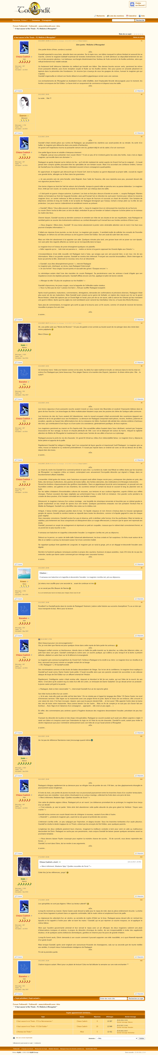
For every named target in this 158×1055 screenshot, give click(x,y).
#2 (141, 94)
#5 (141, 366)
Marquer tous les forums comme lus (72, 1049)
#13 (141, 857)
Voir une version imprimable (24, 1037)
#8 (141, 568)
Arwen (23, 581)
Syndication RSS (91, 1049)
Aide (143, 16)
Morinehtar (131, 1032)
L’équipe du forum (27, 1049)
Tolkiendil (16, 1049)
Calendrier (133, 16)
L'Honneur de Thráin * (24, 1032)
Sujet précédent (21, 998)
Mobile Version (54, 1049)
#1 (141, 41)
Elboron (130, 1022)
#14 (141, 900)
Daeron (23, 116)
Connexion (36, 20)
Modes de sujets (138, 37)
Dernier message (122, 1022)
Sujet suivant (34, 998)
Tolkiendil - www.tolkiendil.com (42, 26)
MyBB (19, 1052)
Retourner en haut (41, 1049)
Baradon (130, 1027)
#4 (141, 323)
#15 (141, 960)
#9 (141, 602)
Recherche (101, 16)
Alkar (82, 1032)
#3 (141, 136)
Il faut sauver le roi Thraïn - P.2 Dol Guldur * (32, 1026)
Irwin (79, 323)
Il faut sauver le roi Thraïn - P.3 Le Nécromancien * (35, 1021)
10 (97, 1026)
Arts (58, 26)
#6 (141, 402)
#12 (141, 779)
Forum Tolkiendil (20, 26)
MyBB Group (34, 1052)
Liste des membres (116, 16)
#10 (141, 639)
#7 (141, 463)
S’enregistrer (47, 20)
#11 (141, 736)
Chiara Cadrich (82, 41)
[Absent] (28, 116)
